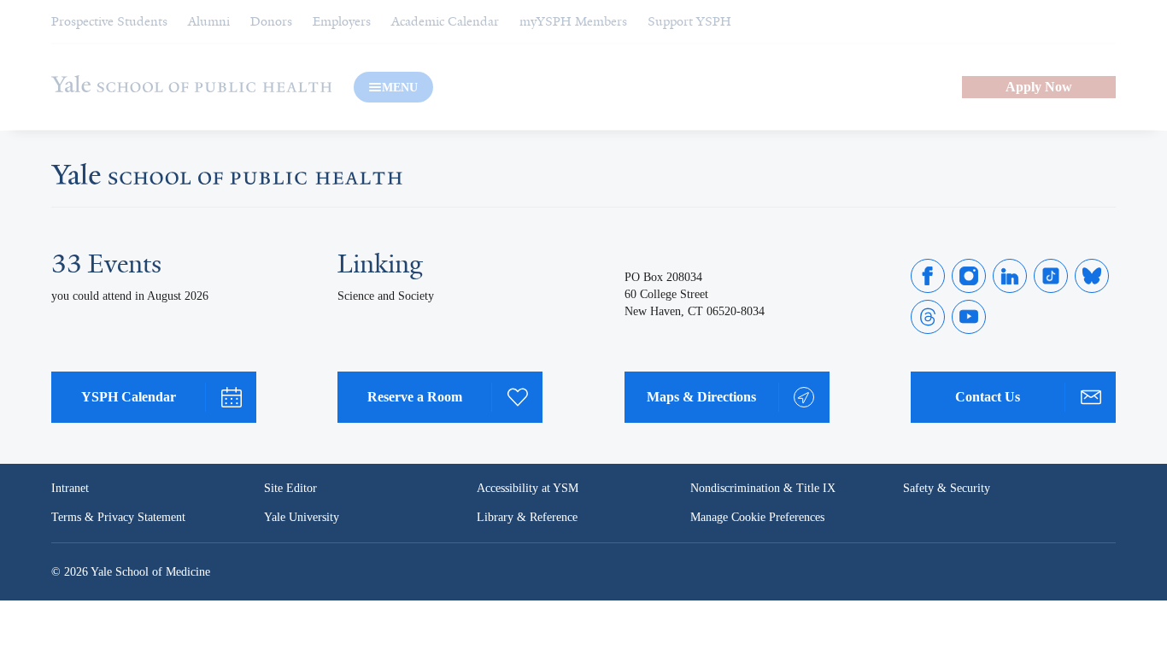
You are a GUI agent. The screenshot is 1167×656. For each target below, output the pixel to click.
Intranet (70, 488)
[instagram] (969, 276)
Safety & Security (946, 488)
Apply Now (1039, 86)
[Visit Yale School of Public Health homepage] (226, 179)
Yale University (301, 517)
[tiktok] (1051, 276)
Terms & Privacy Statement (118, 517)
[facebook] (928, 276)
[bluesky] (1092, 276)
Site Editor (290, 488)
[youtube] (969, 317)
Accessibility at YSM (527, 488)
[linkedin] (1010, 276)
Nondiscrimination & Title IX (763, 488)
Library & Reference (527, 517)
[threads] (928, 317)
